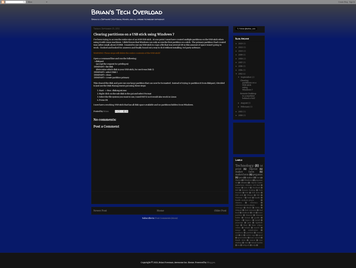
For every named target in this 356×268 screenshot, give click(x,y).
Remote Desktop (248, 190)
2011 (240, 111)
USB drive (256, 193)
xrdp (254, 245)
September (246, 77)
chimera (238, 203)
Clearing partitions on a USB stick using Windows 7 (248, 85)
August (244, 103)
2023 (240, 43)
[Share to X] (121, 111)
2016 (240, 66)
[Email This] (116, 111)
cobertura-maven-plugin (245, 205)
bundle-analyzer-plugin (244, 200)
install (257, 220)
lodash (247, 228)
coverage (239, 208)
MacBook (256, 188)
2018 (240, 58)
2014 (240, 70)
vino (246, 243)
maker (250, 177)
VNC (258, 195)
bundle (257, 198)
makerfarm (242, 174)
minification (253, 230)
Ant (258, 178)
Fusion (238, 188)
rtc (242, 235)
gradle (256, 218)
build (249, 198)
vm (239, 245)
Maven (238, 180)
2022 (240, 47)
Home (160, 210)
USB (246, 193)
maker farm (244, 171)
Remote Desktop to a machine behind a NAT (248, 95)
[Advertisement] (159, 198)
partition (249, 233)
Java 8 (246, 188)
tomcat (252, 240)
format (247, 218)
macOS (256, 228)
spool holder (242, 238)
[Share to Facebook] (124, 111)
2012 (240, 74)
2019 (240, 54)
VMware (250, 195)
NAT (237, 190)
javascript (239, 223)
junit (249, 223)
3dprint (253, 168)
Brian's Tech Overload (126, 11)
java (241, 177)
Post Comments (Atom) (166, 218)
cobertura (254, 203)
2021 (240, 51)
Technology (244, 166)
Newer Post (100, 210)
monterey (239, 233)
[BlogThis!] (119, 111)
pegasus (258, 174)
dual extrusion (250, 210)
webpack (246, 245)
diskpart (238, 210)
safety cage (250, 235)
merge (238, 230)
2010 (240, 115)
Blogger (211, 262)
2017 (240, 62)
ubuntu (244, 183)
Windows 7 (239, 198)
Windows (248, 180)
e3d (253, 213)
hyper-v (248, 220)
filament (249, 215)
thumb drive (240, 240)
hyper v (238, 220)
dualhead (245, 213)
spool (260, 235)
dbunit (248, 208)
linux (245, 225)
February (245, 106)
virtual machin (257, 243)
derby (257, 208)
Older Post (220, 210)
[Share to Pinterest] (126, 111)
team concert (255, 238)
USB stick (239, 195)
